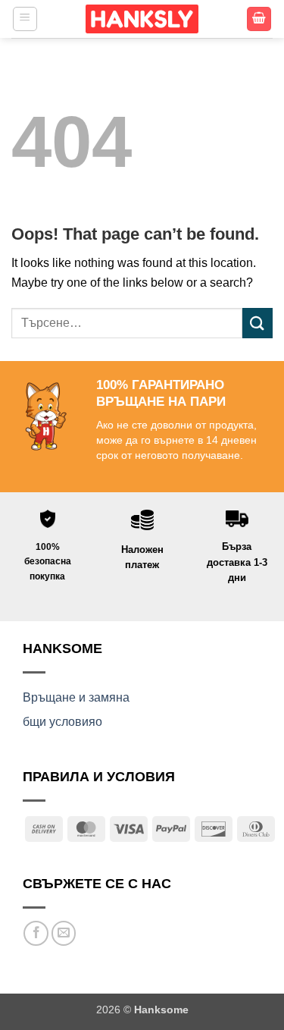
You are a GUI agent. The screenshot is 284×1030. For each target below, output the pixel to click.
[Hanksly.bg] (142, 19)
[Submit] (257, 323)
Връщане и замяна (76, 697)
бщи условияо (62, 721)
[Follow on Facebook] (35, 933)
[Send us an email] (63, 933)
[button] (25, 19)
